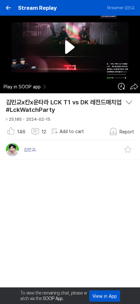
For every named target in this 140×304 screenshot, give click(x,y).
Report (126, 131)
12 (44, 132)
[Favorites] (127, 149)
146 (21, 132)
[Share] (134, 86)
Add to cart (72, 131)
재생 (70, 47)
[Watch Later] (121, 86)
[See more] (128, 102)
